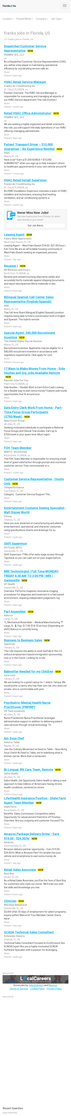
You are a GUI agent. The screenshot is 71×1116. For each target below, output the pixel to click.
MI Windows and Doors (17, 270)
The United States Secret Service (23, 341)
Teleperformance (14, 487)
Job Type (56, 18)
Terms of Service (18, 988)
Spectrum (9, 644)
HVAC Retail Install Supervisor (25, 180)
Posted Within (24, 18)
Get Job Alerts (35, 225)
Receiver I (11, 266)
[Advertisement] (28, 1050)
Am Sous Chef (14, 738)
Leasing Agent (14, 234)
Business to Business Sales (23, 640)
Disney (8, 516)
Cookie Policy (37, 988)
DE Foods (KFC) (13, 547)
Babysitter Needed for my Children (28, 671)
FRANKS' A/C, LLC (14, 54)
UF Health (9, 584)
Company (41, 18)
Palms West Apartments (18, 238)
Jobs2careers (36, 985)
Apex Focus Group (14, 420)
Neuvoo (53, 985)
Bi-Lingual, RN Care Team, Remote (28, 769)
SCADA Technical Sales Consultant (29, 932)
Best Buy (9, 873)
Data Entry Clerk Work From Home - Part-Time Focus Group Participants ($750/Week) (33, 412)
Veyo (7, 152)
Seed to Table (12, 742)
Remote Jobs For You (16, 380)
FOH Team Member (18, 448)
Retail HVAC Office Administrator (27, 113)
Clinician (10, 901)
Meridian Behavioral (15, 904)
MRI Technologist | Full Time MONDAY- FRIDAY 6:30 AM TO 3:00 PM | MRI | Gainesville (31, 575)
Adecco (8, 615)
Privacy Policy (54, 988)
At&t (6, 305)
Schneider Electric (14, 936)
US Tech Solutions (14, 711)
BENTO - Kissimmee (15, 452)
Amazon (8, 842)
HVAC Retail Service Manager (25, 82)
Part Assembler (15, 611)
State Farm (10, 806)
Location (7, 18)
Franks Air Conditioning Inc (19, 86)
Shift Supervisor (15, 543)
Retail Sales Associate (20, 869)
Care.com (9, 675)
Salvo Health (11, 773)
